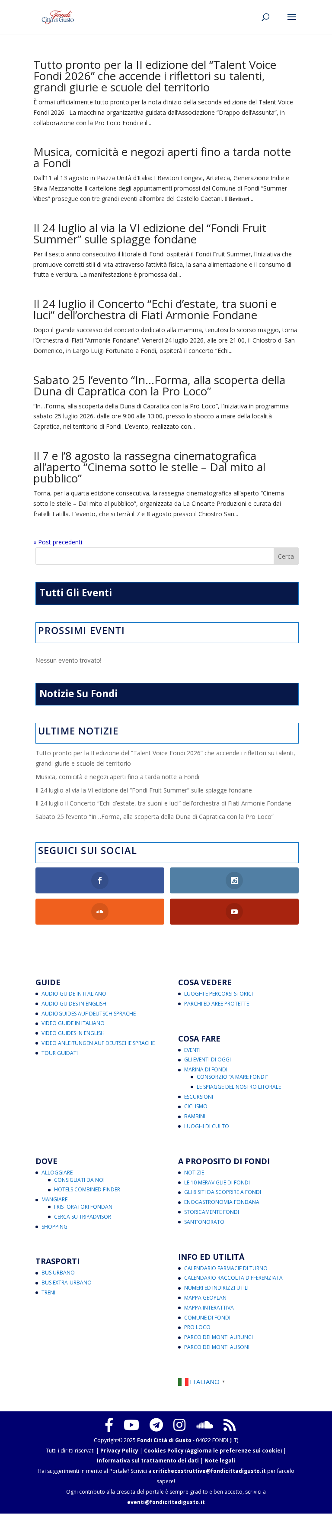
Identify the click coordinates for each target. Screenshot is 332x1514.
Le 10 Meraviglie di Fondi (217, 1182)
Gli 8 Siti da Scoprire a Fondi (222, 1192)
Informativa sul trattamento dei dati (148, 1460)
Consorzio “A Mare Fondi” (232, 1077)
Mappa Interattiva (209, 1307)
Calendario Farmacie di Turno (226, 1268)
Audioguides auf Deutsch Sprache (89, 1013)
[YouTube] (131, 1425)
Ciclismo (196, 1106)
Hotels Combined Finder (87, 1189)
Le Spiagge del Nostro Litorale (239, 1086)
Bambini (194, 1116)
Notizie (194, 1172)
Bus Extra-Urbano (67, 1282)
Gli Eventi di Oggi (207, 1059)
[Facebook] (109, 1425)
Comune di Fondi (207, 1317)
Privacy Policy (119, 1450)
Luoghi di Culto (206, 1126)
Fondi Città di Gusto (164, 1440)
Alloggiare (57, 1172)
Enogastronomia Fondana (221, 1202)
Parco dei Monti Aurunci (218, 1337)
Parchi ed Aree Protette (216, 1003)
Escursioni (198, 1096)
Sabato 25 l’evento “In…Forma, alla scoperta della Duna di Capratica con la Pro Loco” (159, 385)
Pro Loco (197, 1327)
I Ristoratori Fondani (84, 1206)
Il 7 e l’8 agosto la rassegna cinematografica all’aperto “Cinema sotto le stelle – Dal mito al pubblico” (149, 467)
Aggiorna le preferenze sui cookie (234, 1450)
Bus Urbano (58, 1272)
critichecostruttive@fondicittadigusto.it (209, 1471)
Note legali (219, 1460)
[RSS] (229, 1425)
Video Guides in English (73, 1033)
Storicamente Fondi (211, 1212)
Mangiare (54, 1199)
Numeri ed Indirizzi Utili (216, 1287)
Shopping (54, 1226)
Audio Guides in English (74, 1003)
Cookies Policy (164, 1450)
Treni (48, 1292)
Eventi (192, 1050)
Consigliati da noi (79, 1180)
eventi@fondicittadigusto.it (166, 1502)
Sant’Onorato (204, 1222)
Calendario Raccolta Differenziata (233, 1277)
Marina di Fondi (205, 1069)
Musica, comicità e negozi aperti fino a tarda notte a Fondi (162, 157)
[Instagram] (179, 1425)
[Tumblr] (156, 1425)
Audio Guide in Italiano (74, 993)
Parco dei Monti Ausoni (216, 1347)
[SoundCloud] (204, 1425)
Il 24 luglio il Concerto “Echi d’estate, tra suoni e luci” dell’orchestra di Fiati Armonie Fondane (155, 309)
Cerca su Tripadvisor (82, 1216)
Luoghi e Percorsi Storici (218, 993)
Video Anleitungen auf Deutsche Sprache (98, 1043)
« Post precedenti (57, 542)
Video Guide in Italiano (73, 1023)
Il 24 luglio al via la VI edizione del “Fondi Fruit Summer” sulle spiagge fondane (149, 233)
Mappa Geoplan (205, 1297)
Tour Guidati (60, 1053)
